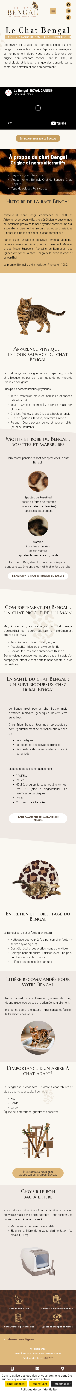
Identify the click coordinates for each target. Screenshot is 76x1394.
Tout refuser (39, 1383)
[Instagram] (68, 10)
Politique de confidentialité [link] (39, 1389)
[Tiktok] (68, 17)
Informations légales (20, 1339)
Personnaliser (62, 1383)
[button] (53, 11)
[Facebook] (68, 4)
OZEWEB (48, 1358)
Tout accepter (16, 1383)
